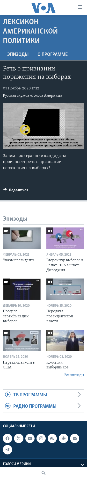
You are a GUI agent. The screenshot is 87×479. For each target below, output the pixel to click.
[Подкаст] (63, 438)
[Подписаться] (74, 438)
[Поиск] (43, 473)
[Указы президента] (22, 238)
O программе (52, 54)
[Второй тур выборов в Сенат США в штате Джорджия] (65, 238)
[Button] (15, 191)
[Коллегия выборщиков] (65, 340)
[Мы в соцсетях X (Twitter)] (18, 438)
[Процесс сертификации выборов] (22, 289)
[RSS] (52, 438)
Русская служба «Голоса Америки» (32, 96)
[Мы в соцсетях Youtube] (30, 438)
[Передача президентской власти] (65, 289)
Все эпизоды (74, 375)
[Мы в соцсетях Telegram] (7, 449)
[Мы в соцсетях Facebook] (7, 438)
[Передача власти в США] (22, 340)
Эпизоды (18, 54)
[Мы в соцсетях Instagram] (41, 438)
